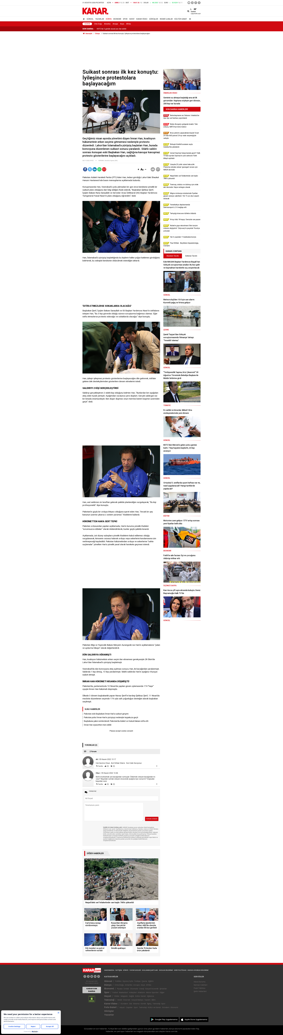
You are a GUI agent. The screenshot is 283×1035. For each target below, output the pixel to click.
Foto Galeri (110, 1007)
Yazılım (147, 1000)
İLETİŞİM (118, 970)
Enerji (141, 988)
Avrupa (115, 24)
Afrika (128, 24)
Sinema (136, 1003)
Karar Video (141, 19)
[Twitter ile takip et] (199, 2)
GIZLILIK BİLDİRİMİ (166, 970)
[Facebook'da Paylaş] (85, 169)
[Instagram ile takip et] (98, 976)
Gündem (124, 1003)
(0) (107, 766)
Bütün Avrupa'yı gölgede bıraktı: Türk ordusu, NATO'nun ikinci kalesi (122, 29)
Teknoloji (109, 999)
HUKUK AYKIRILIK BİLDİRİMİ (197, 970)
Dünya (109, 19)
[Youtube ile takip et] (188, 2)
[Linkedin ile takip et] (95, 976)
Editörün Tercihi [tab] (191, 256)
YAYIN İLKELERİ (135, 970)
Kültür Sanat (180, 19)
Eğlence (150, 996)
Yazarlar (99, 19)
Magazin (124, 996)
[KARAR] (95, 11)
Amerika (107, 24)
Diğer (162, 992)
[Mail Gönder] (104, 169)
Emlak (126, 988)
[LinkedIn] (95, 169)
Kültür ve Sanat (154, 1007)
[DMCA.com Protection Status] (91, 999)
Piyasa (119, 988)
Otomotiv (134, 988)
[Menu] (189, 19)
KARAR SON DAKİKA (91, 990)
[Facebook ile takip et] (195, 2)
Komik (143, 1003)
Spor (125, 19)
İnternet (126, 1000)
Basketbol (123, 992)
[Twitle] (90, 169)
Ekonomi (117, 19)
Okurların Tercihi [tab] (172, 256)
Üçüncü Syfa (127, 981)
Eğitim (151, 981)
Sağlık (131, 996)
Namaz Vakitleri (200, 985)
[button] (138, 169)
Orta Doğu (98, 24)
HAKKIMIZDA (109, 970)
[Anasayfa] (84, 19)
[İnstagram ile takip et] (192, 2)
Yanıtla (100, 766)
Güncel (90, 19)
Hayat (132, 19)
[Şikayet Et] (157, 766)
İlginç (149, 1003)
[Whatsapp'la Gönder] (99, 169)
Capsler (129, 1007)
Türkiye (137, 981)
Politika (118, 981)
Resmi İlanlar (166, 19)
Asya (122, 24)
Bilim (154, 1000)
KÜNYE (125, 970)
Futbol (115, 992)
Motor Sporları (152, 992)
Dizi (130, 1003)
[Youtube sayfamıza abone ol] (91, 976)
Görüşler (153, 19)
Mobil (119, 1000)
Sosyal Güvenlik (152, 988)
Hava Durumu (199, 981)
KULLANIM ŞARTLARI (150, 970)
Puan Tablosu (199, 988)
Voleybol (133, 992)
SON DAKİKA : (88, 29)
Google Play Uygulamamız (166, 1019)
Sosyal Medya (137, 1000)
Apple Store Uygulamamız (196, 1019)
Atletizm (141, 992)
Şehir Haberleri (200, 991)
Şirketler (163, 988)
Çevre (144, 981)
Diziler (117, 996)
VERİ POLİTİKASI (180, 970)
